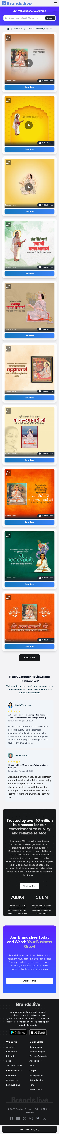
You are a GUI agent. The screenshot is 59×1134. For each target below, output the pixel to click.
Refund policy (36, 1080)
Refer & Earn (36, 1089)
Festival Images (37, 1051)
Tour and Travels (14, 1065)
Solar (8, 1061)
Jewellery (10, 1047)
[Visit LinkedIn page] (19, 1118)
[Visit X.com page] (26, 1118)
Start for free (29, 886)
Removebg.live (13, 1085)
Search (50, 18)
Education (11, 1056)
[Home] (17, 3)
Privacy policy (36, 1075)
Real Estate (12, 1051)
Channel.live (12, 1080)
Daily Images (36, 1047)
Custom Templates (39, 1056)
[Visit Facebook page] (13, 1118)
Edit (23, 58)
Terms (33, 1085)
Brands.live (28, 1004)
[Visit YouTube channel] (46, 1118)
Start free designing (29, 1129)
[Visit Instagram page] (33, 1118)
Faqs (32, 1065)
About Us (34, 1061)
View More (29, 657)
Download (29, 87)
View (34, 58)
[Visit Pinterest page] (39, 1118)
